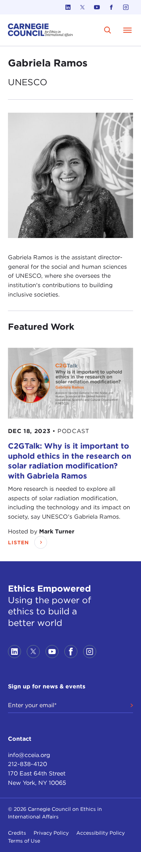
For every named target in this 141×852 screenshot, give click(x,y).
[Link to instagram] (126, 7)
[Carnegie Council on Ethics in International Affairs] (40, 30)
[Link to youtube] (97, 7)
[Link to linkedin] (68, 7)
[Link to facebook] (111, 7)
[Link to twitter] (82, 7)
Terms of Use (24, 841)
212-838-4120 (27, 764)
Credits (17, 833)
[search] (107, 30)
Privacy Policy (51, 833)
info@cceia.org (29, 755)
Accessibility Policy (100, 833)
